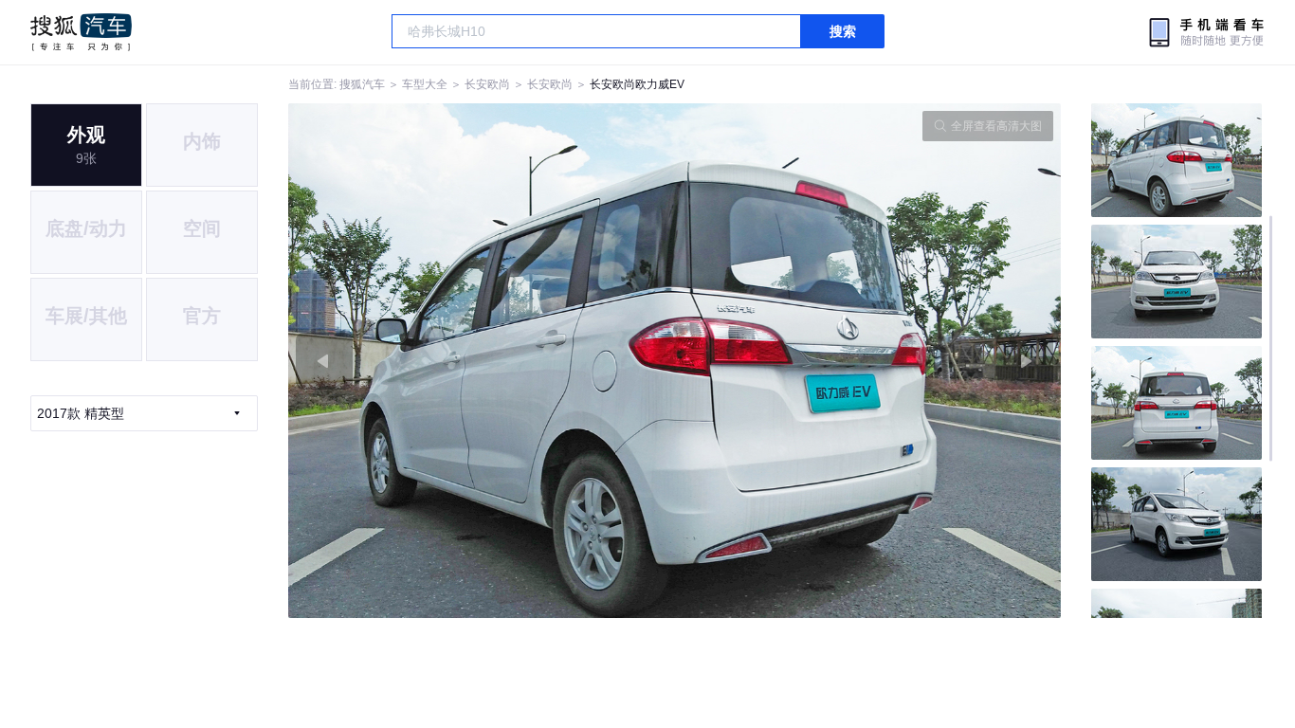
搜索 (843, 31)
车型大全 (424, 84)
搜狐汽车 (81, 32)
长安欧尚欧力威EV (637, 84)
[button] (481, 360)
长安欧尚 (487, 84)
